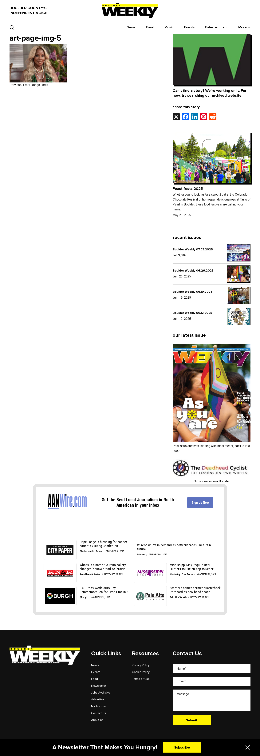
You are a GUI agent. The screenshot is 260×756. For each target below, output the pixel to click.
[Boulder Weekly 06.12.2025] (238, 316)
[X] (176, 116)
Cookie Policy (141, 672)
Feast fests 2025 (188, 188)
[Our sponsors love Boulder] (211, 467)
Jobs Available (100, 692)
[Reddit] (212, 116)
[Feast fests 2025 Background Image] (211, 157)
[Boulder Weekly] (130, 10)
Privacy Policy (141, 665)
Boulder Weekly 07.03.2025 (193, 249)
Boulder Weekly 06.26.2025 (193, 271)
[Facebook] (185, 116)
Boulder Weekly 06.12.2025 (192, 313)
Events (189, 27)
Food (150, 27)
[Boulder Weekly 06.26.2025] (238, 274)
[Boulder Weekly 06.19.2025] (238, 295)
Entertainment (216, 27)
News (131, 27)
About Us (97, 720)
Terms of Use (141, 679)
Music (169, 27)
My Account (99, 706)
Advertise (97, 699)
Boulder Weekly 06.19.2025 (192, 292)
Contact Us (98, 713)
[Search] (12, 27)
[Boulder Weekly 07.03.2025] (238, 252)
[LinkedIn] (194, 116)
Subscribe (182, 747)
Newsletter (98, 686)
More (242, 27)
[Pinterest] (203, 116)
